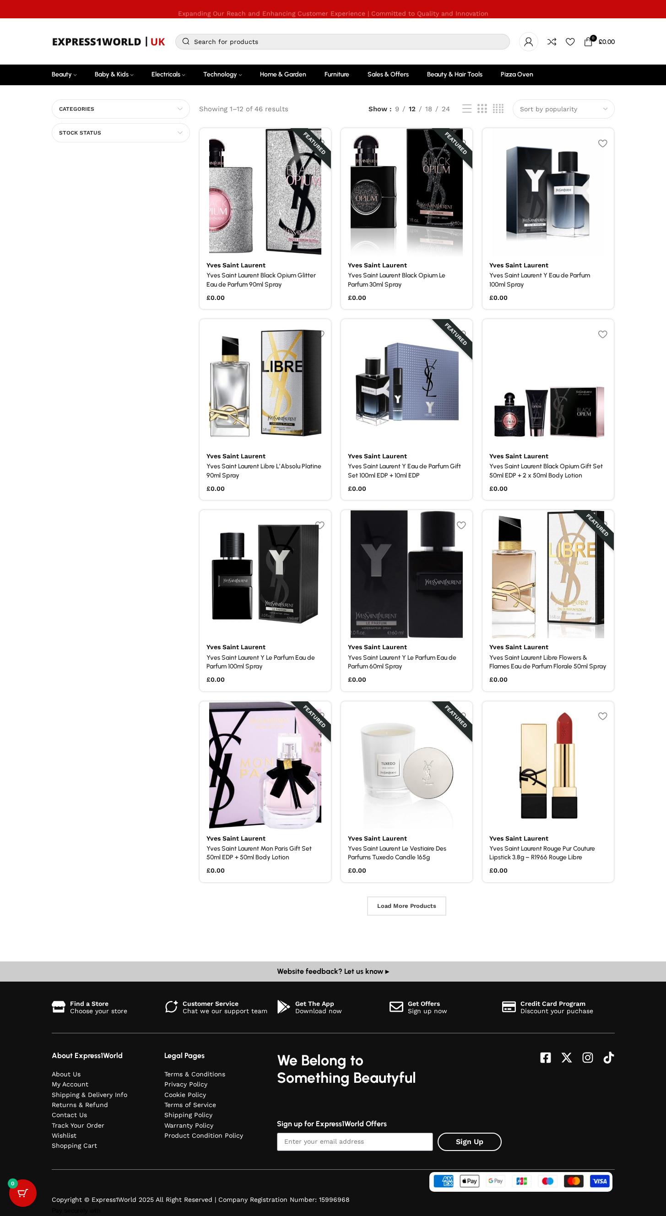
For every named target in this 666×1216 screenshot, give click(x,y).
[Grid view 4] (498, 109)
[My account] (528, 42)
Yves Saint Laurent (235, 265)
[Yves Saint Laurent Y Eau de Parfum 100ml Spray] (548, 192)
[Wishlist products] (570, 42)
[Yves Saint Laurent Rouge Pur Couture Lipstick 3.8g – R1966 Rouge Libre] (548, 765)
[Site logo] (109, 41)
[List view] (466, 109)
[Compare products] (552, 42)
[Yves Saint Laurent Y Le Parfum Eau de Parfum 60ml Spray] (406, 574)
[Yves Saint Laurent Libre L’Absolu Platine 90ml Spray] (265, 383)
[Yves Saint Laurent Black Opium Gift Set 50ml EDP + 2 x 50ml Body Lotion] (548, 383)
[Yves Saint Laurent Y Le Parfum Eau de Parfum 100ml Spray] (265, 574)
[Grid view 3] (482, 109)
